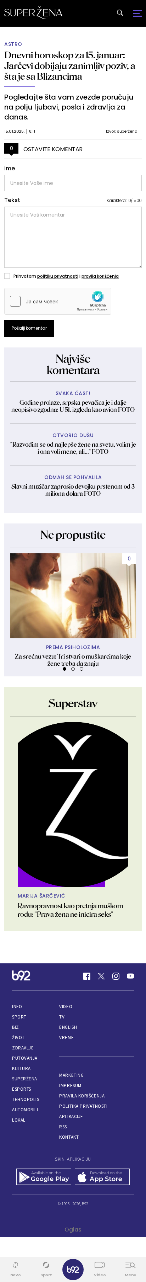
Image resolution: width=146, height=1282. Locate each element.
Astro (13, 44)
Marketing (71, 1075)
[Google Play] (43, 1177)
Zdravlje (23, 1048)
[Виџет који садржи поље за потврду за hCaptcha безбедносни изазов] (57, 301)
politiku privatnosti (57, 276)
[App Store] (102, 1177)
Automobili (25, 1110)
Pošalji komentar (29, 328)
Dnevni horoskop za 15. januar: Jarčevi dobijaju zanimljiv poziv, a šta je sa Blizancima (69, 65)
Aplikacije (71, 1116)
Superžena (24, 1079)
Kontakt (69, 1137)
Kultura (21, 1068)
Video (65, 1007)
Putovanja (25, 1058)
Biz (15, 1027)
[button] (64, 669)
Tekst (12, 200)
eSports (21, 1089)
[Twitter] (101, 976)
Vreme (66, 1037)
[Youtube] (130, 976)
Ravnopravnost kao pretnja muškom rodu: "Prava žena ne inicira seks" (70, 910)
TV (61, 1017)
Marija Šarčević (42, 896)
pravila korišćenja (100, 276)
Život (18, 1037)
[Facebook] (86, 976)
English (68, 1027)
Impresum (70, 1085)
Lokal (19, 1120)
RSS (63, 1127)
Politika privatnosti (83, 1106)
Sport (19, 1017)
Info (17, 1007)
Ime (9, 168)
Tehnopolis (25, 1099)
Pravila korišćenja (82, 1096)
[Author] (73, 804)
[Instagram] (115, 976)
